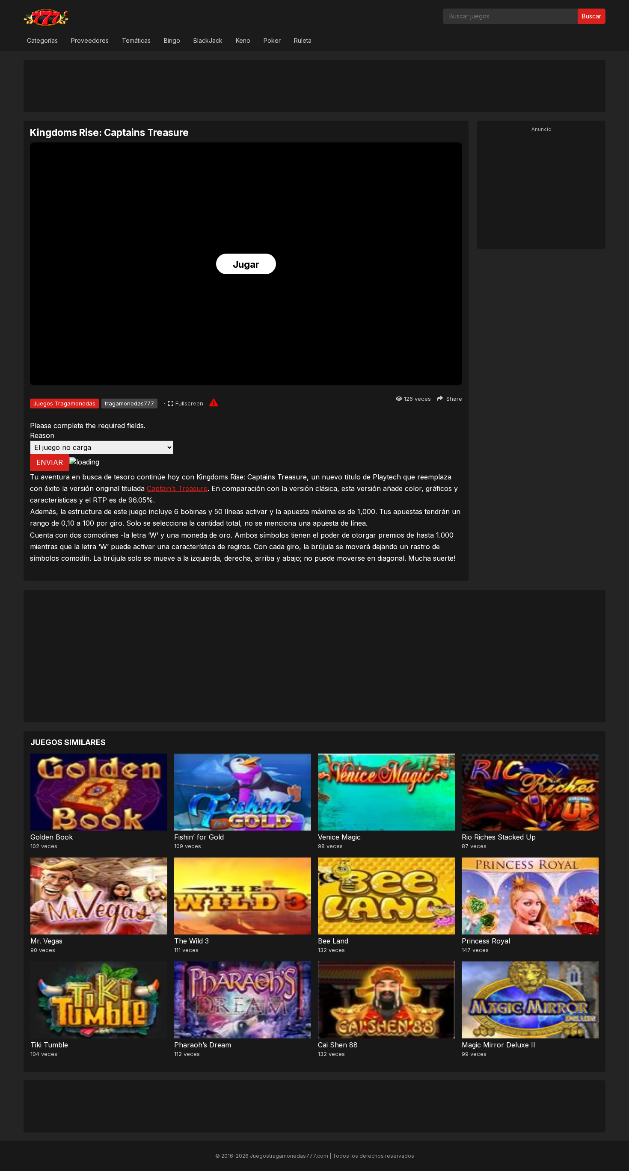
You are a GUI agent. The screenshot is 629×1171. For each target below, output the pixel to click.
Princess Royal (486, 941)
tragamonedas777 (129, 403)
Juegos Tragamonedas (64, 403)
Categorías (42, 40)
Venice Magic (339, 837)
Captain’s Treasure (177, 488)
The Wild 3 (191, 941)
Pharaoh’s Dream (202, 1045)
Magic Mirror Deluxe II (498, 1045)
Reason (42, 435)
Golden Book (51, 837)
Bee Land (333, 941)
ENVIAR (49, 462)
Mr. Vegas (46, 941)
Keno (243, 40)
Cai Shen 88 (338, 1045)
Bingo (172, 40)
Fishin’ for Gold (199, 837)
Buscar (591, 16)
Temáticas (136, 40)
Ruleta (303, 40)
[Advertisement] (314, 85)
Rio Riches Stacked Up (499, 837)
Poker (272, 40)
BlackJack (208, 40)
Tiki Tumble (49, 1045)
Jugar (246, 264)
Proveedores (90, 40)
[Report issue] (213, 402)
